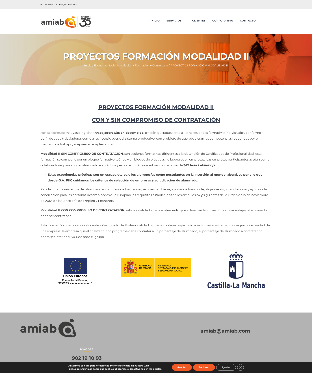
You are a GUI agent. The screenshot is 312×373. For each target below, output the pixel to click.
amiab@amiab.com (66, 4)
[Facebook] (234, 356)
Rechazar (204, 367)
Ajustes (226, 367)
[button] (264, 20)
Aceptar (181, 367)
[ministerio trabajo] (156, 259)
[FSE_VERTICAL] (76, 248)
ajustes (157, 369)
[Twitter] (216, 356)
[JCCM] (236, 248)
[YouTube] (225, 356)
